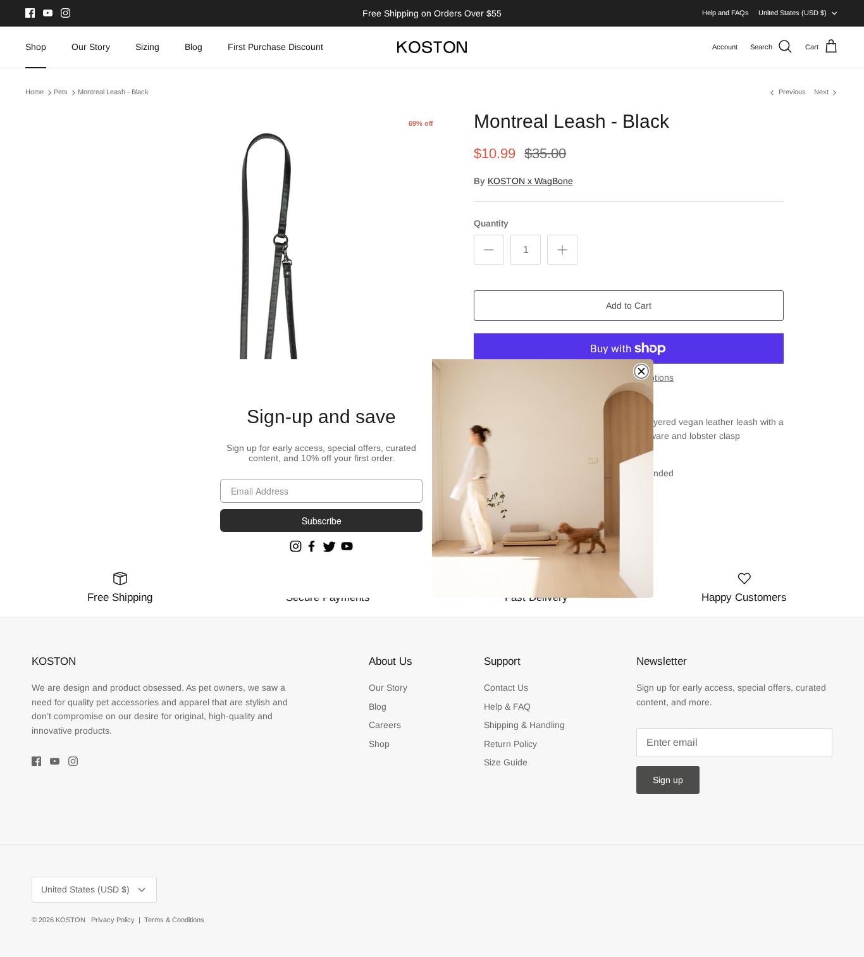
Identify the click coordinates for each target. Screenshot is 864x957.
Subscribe (322, 520)
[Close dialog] (641, 371)
